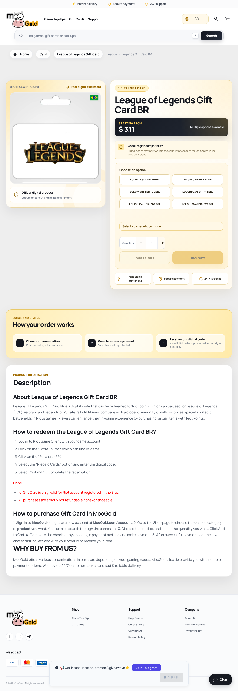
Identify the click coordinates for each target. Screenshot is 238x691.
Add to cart (145, 257)
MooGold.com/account (112, 522)
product (24, 528)
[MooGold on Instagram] (19, 637)
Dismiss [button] (173, 677)
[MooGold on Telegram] (29, 637)
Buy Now (198, 257)
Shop (75, 609)
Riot (36, 441)
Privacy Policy (193, 630)
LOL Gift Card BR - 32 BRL (198, 179)
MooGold (104, 513)
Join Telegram (146, 667)
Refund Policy (136, 637)
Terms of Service (195, 624)
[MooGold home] (22, 19)
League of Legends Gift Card (78, 54)
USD (195, 18)
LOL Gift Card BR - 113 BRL (197, 191)
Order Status (136, 624)
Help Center (135, 618)
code (86, 406)
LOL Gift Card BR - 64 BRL (145, 191)
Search (211, 35)
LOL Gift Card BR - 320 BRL (198, 204)
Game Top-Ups (55, 19)
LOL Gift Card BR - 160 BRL (145, 204)
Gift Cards (76, 19)
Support (94, 19)
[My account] (216, 19)
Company (192, 609)
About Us (190, 618)
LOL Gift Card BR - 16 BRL (145, 179)
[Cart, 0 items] (227, 19)
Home (24, 54)
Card (43, 54)
